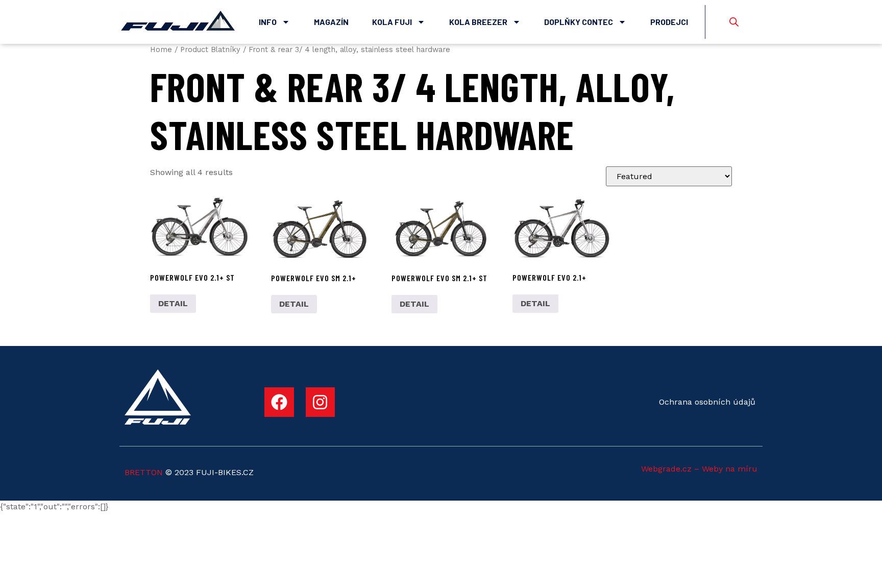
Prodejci (669, 22)
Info (268, 22)
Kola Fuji (392, 22)
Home (161, 49)
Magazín (331, 22)
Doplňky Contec (578, 22)
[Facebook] (279, 402)
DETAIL (173, 303)
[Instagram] (320, 402)
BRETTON (144, 472)
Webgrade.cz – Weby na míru (699, 469)
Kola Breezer (478, 22)
